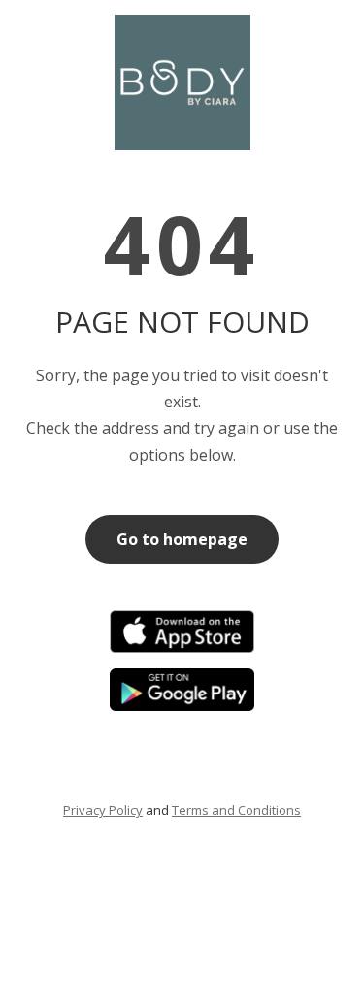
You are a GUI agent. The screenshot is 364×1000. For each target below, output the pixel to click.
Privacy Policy (103, 810)
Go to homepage (182, 539)
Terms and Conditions (236, 810)
